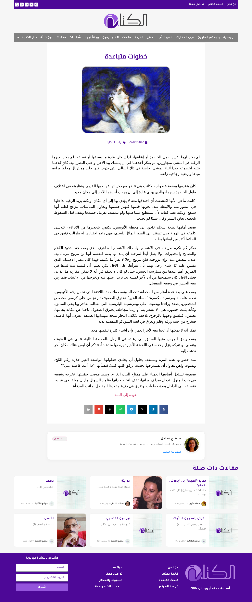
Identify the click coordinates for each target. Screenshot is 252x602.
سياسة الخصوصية (108, 586)
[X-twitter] (31, 5)
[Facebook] (36, 5)
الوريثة (125, 481)
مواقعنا (117, 567)
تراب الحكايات (185, 37)
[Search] (17, 5)
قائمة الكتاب (215, 4)
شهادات (75, 37)
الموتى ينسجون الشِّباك (189, 518)
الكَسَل (49, 518)
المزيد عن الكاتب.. (171, 452)
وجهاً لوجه (92, 37)
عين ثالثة (46, 37)
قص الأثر (166, 37)
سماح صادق (171, 438)
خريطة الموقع (169, 586)
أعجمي (151, 37)
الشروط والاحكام (110, 580)
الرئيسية (229, 37)
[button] (163, 409)
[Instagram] (22, 5)
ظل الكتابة (29, 37)
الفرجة (138, 37)
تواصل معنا (196, 4)
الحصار (49, 481)
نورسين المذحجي (118, 518)
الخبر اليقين (110, 37)
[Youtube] (27, 5)
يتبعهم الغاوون (209, 37)
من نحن (231, 4)
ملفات (126, 37)
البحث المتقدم (168, 580)
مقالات (61, 37)
